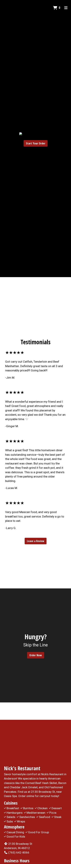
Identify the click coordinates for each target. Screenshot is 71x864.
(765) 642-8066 (18, 852)
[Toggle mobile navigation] (66, 7)
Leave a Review (35, 541)
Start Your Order (35, 143)
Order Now (35, 655)
